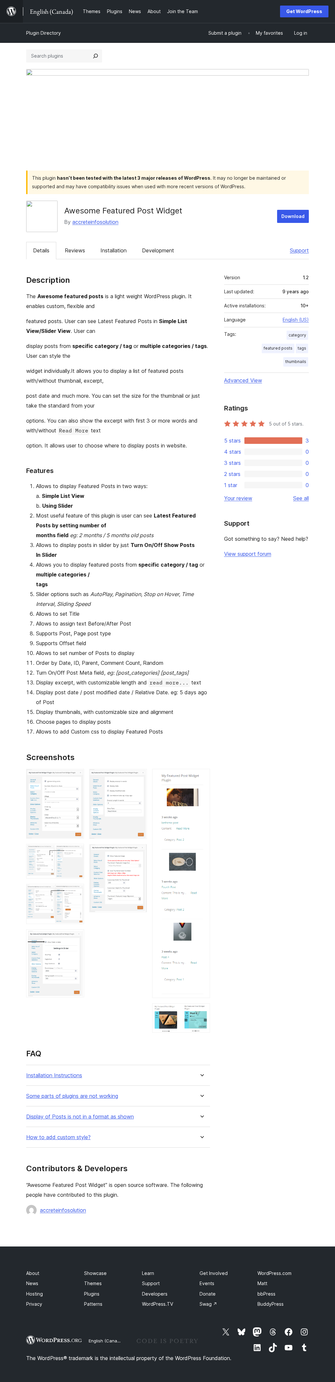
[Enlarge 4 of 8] (75, 938)
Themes (93, 1283)
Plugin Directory (43, 33)
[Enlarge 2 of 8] (75, 852)
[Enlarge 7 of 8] (201, 777)
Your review (238, 498)
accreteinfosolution (95, 222)
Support (299, 250)
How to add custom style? (58, 1137)
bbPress (266, 1294)
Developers (155, 1294)
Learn (148, 1273)
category (297, 335)
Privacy (34, 1304)
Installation (113, 250)
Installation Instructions (54, 1075)
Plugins (91, 1294)
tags (302, 348)
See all (301, 498)
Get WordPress (304, 11)
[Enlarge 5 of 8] (138, 777)
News (32, 1283)
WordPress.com (274, 1273)
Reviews (75, 250)
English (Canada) (106, 1340)
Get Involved (214, 1273)
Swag (208, 1304)
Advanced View (243, 380)
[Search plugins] (95, 56)
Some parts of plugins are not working (72, 1096)
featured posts (278, 348)
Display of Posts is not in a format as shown (80, 1117)
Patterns (93, 1304)
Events (207, 1283)
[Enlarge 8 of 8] (201, 1012)
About (32, 1273)
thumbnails (295, 361)
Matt (262, 1283)
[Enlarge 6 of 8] (138, 853)
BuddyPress (270, 1304)
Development (158, 250)
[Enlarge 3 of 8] (75, 892)
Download (293, 216)
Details (41, 250)
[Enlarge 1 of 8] (75, 777)
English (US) (296, 319)
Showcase (95, 1273)
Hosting (34, 1294)
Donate (208, 1294)
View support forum (247, 554)
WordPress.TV (157, 1304)
